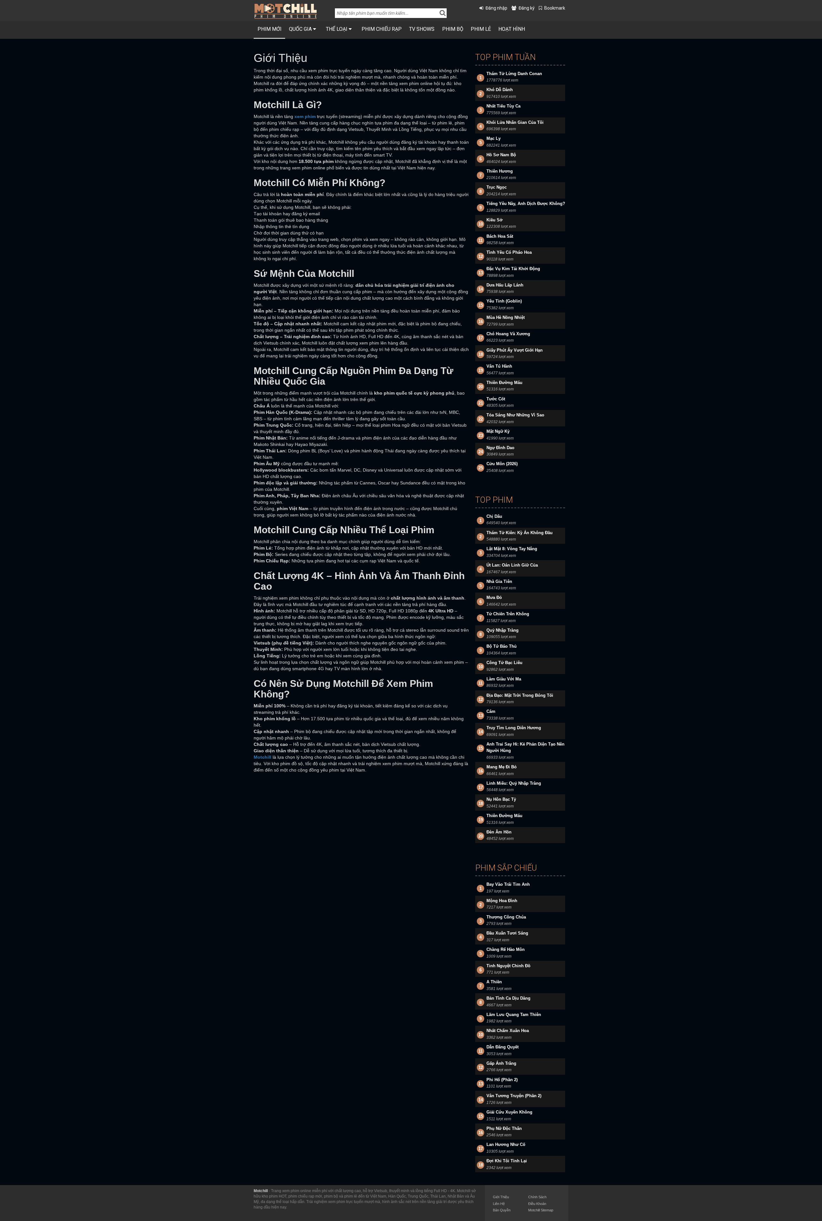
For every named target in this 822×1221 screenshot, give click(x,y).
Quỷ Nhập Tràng (502, 630)
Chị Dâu (494, 516)
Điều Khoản (537, 1204)
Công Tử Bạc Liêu (504, 662)
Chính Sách (537, 1197)
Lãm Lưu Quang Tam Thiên (513, 1014)
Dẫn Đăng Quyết (502, 1047)
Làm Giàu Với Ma (503, 679)
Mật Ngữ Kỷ (498, 431)
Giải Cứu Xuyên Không (509, 1112)
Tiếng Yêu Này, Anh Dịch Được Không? (525, 203)
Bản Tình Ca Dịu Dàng (508, 998)
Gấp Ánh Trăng (501, 1063)
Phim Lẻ (481, 29)
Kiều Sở (494, 220)
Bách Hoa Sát (499, 236)
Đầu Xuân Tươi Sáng (507, 933)
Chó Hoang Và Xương (508, 333)
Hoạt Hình (511, 29)
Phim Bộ (452, 29)
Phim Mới (270, 29)
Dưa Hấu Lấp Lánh (504, 285)
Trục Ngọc (496, 187)
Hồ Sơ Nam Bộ (501, 154)
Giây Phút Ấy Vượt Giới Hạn (514, 350)
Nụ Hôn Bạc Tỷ (501, 799)
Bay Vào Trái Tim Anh (508, 884)
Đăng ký (527, 8)
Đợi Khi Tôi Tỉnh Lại (506, 1160)
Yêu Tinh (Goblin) (504, 301)
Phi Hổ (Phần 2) (502, 1079)
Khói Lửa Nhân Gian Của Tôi (515, 122)
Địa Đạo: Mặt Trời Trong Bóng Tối (519, 695)
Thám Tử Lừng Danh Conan (514, 73)
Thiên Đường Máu (504, 382)
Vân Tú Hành (499, 366)
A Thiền (494, 981)
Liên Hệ (499, 1204)
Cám (490, 711)
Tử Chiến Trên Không (507, 613)
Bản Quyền (502, 1210)
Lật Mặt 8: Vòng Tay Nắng (511, 548)
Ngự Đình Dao (500, 447)
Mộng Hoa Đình (501, 900)
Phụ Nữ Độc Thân (504, 1128)
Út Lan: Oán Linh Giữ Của (512, 565)
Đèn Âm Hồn (499, 832)
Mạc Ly (493, 138)
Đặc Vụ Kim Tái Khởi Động (513, 268)
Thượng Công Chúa (506, 917)
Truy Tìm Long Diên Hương (513, 727)
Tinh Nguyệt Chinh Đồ (508, 965)
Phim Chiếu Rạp (382, 29)
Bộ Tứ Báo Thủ (501, 646)
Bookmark (554, 8)
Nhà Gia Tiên (499, 581)
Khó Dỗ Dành (499, 89)
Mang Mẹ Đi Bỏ (501, 766)
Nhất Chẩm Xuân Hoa (507, 1030)
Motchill (261, 1191)
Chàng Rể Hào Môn (505, 949)
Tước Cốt (495, 399)
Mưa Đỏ (494, 597)
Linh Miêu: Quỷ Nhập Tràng (513, 783)
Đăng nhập (496, 8)
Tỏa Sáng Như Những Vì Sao (515, 415)
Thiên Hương (499, 171)
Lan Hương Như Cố (505, 1144)
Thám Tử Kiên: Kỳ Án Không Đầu (519, 532)
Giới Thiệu (501, 1197)
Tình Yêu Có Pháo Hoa (509, 252)
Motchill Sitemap (540, 1210)
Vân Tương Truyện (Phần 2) (513, 1095)
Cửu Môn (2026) (502, 463)
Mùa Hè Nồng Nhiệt (505, 317)
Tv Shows (421, 29)
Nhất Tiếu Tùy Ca (503, 106)
